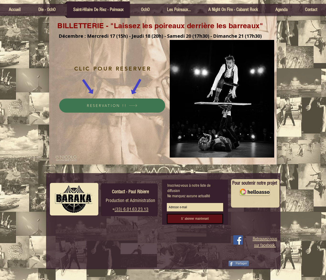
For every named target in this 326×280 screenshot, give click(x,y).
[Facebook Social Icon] (238, 240)
